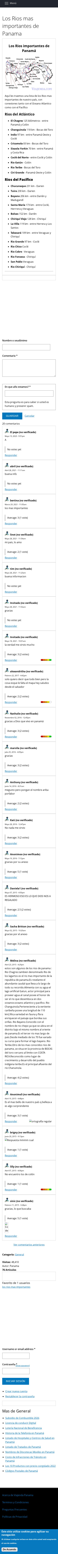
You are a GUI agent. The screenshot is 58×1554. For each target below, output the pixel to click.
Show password (23, 1365)
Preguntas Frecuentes (14, 1509)
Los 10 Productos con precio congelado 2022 (30, 1466)
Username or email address (18, 1349)
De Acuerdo (9, 1549)
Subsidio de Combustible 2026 (22, 1418)
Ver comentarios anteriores (29, 1244)
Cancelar (30, 415)
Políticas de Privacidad (14, 1516)
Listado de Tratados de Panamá (23, 1447)
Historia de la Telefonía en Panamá (24, 1433)
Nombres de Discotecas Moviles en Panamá (29, 1452)
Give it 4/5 (13, 444)
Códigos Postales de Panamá (21, 1471)
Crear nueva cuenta (16, 1391)
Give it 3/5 (11, 444)
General (19, 1254)
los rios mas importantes (16, 1287)
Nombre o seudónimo (14, 340)
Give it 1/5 (6, 444)
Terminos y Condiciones (15, 1502)
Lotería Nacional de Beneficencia (23, 1428)
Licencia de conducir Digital (20, 1423)
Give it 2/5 (8, 444)
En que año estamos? (18, 386)
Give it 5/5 (16, 444)
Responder (11, 455)
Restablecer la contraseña (20, 1396)
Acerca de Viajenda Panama (17, 1495)
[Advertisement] (29, 309)
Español (6, 1526)
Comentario (10, 355)
